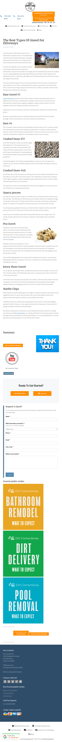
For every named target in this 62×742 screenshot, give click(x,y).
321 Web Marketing (47, 739)
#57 (48, 163)
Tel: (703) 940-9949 (9, 704)
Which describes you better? (15, 423)
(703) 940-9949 (20, 393)
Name (8, 416)
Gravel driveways (8, 98)
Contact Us (43, 393)
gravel (11, 239)
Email (8, 440)
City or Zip (9, 447)
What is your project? (12, 454)
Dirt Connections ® (27, 739)
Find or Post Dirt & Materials (13, 345)
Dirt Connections (19, 313)
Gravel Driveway (8, 373)
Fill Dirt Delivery (8, 693)
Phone (8, 433)
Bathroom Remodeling (10, 690)
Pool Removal (7, 696)
